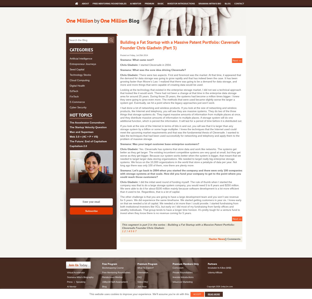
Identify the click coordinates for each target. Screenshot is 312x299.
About (85, 4)
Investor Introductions (181, 4)
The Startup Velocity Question (88, 127)
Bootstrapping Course (113, 268)
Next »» (237, 60)
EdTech (74, 91)
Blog (228, 4)
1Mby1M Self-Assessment (115, 282)
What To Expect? (145, 268)
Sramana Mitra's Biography (80, 277)
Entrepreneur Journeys (83, 64)
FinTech (74, 96)
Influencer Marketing (183, 282)
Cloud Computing (80, 80)
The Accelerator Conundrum (87, 122)
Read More (214, 294)
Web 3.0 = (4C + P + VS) (84, 136)
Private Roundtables (183, 272)
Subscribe (91, 211)
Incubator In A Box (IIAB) (219, 268)
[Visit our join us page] (78, 265)
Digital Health (77, 85)
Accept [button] (197, 294)
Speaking (80, 282)
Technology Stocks (80, 74)
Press (70, 282)
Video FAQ (142, 282)
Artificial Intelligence (81, 58)
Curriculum (178, 268)
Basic (161, 4)
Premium (149, 4)
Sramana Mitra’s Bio (209, 4)
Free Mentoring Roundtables (109, 4)
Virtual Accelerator (76, 272)
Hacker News (217, 239)
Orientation (142, 272)
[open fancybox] (91, 166)
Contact (239, 4)
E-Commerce (77, 102)
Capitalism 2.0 (78, 146)
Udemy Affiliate (215, 272)
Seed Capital (77, 69)
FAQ (139, 277)
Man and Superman (82, 132)
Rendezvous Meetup (112, 277)
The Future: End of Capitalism (88, 141)
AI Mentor (135, 4)
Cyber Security (78, 107)
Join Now (142, 286)
